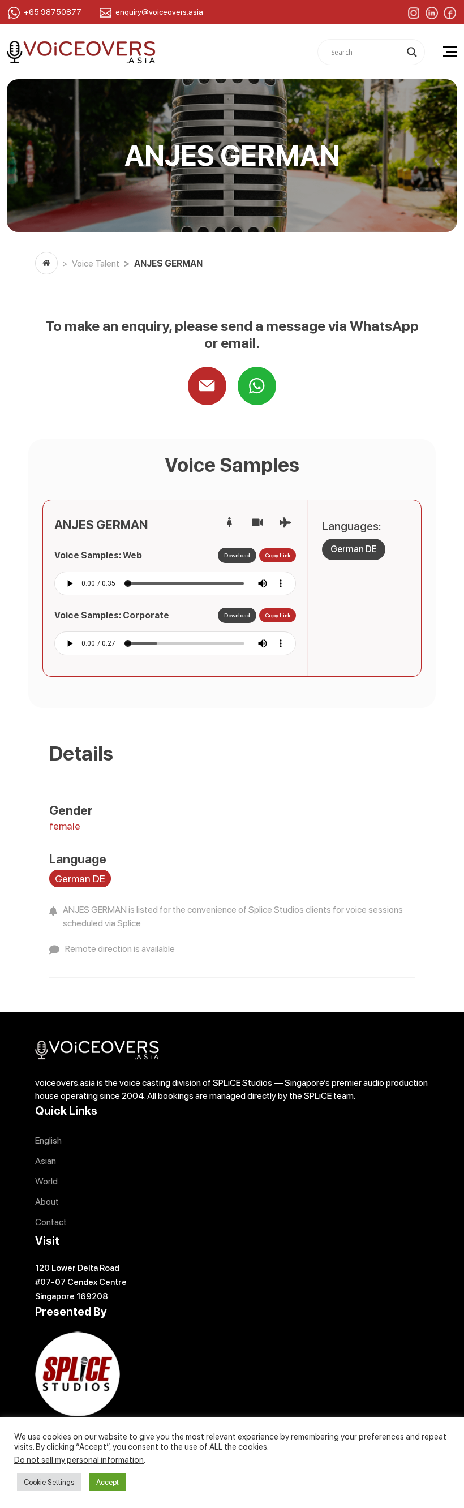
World (46, 1181)
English (48, 1140)
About (47, 1201)
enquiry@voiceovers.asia (159, 11)
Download (237, 555)
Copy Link (277, 555)
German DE (353, 549)
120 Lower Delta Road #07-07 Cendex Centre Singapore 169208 (81, 1282)
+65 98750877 (52, 11)
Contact (51, 1222)
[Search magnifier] (412, 52)
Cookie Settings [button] (49, 1482)
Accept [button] (107, 1482)
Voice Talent (95, 263)
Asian (45, 1160)
